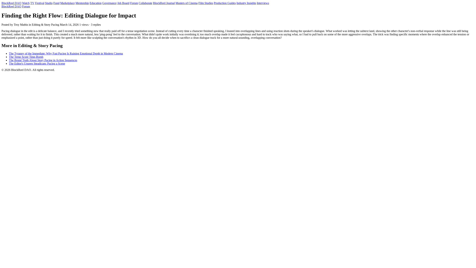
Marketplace (67, 3)
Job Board (123, 3)
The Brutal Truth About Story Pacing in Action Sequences (43, 60)
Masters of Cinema (187, 3)
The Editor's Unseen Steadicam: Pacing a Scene (37, 63)
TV (32, 3)
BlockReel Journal (164, 3)
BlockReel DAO (11, 3)
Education (96, 3)
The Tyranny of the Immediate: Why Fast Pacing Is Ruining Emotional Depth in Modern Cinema (66, 53)
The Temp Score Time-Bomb (26, 56)
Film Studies (205, 3)
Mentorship (82, 3)
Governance (109, 3)
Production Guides (225, 3)
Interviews (263, 3)
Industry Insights (246, 3)
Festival (39, 3)
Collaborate (145, 3)
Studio (49, 3)
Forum (134, 3)
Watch (26, 3)
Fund (56, 3)
